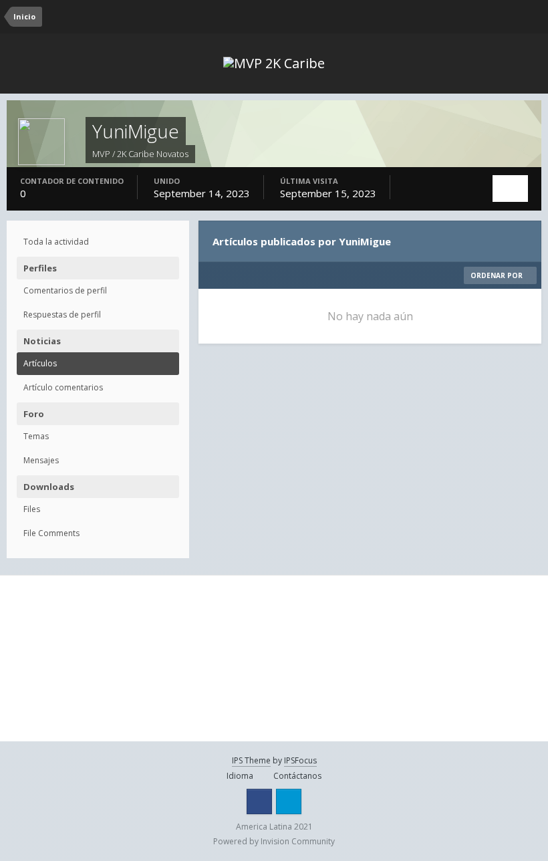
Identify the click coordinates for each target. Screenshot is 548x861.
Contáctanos (297, 775)
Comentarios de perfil (65, 290)
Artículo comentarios (63, 387)
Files (31, 509)
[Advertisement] (93, 658)
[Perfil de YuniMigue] (510, 188)
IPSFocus (300, 760)
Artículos (40, 363)
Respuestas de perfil (62, 314)
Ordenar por (497, 275)
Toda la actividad (56, 241)
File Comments (51, 533)
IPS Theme (251, 760)
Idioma (241, 775)
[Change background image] (481, 16)
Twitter (288, 801)
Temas (36, 436)
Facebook (259, 801)
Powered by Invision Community (274, 841)
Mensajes (41, 460)
